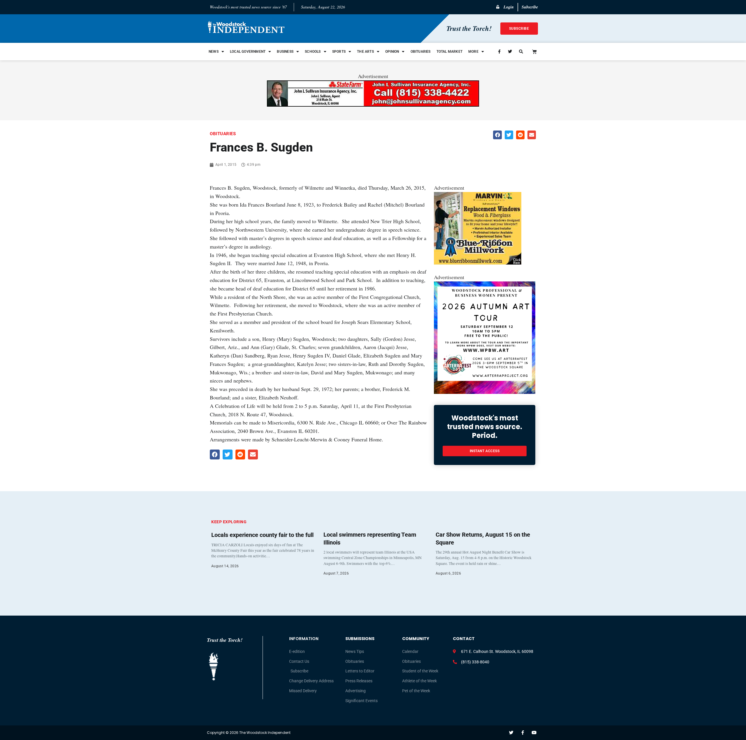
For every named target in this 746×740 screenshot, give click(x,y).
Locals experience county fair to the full (262, 534)
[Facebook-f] (522, 732)
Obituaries (421, 52)
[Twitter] (511, 732)
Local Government (247, 52)
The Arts (365, 52)
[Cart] (534, 51)
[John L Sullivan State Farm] (373, 104)
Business (285, 52)
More (473, 52)
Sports (339, 52)
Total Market (449, 52)
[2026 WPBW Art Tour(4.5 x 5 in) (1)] (484, 391)
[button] (497, 135)
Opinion (392, 52)
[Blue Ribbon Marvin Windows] (477, 262)
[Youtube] (534, 732)
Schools (313, 52)
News (214, 52)
